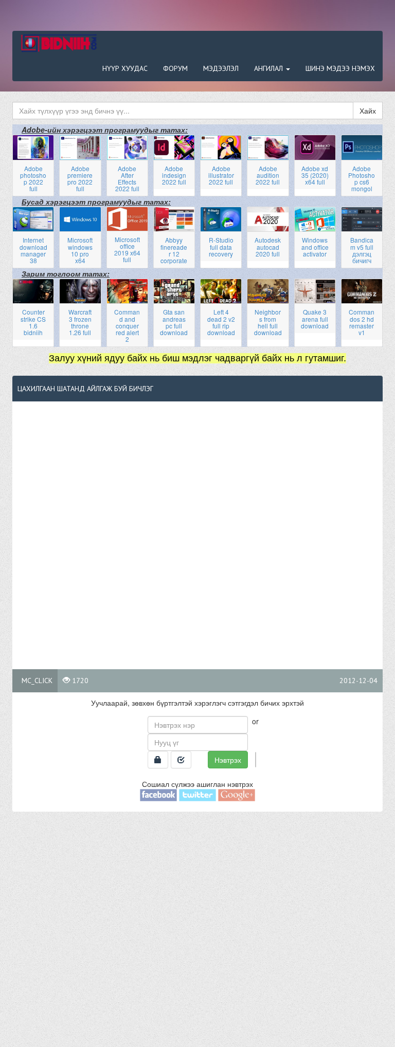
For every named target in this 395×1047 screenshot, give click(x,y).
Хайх (368, 110)
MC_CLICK (37, 680)
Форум (175, 68)
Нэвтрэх (227, 760)
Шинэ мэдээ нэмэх (340, 68)
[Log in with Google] (255, 759)
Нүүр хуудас (125, 68)
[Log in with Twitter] (197, 794)
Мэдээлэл (221, 68)
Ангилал (269, 68)
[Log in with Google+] (236, 794)
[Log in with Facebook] (158, 794)
